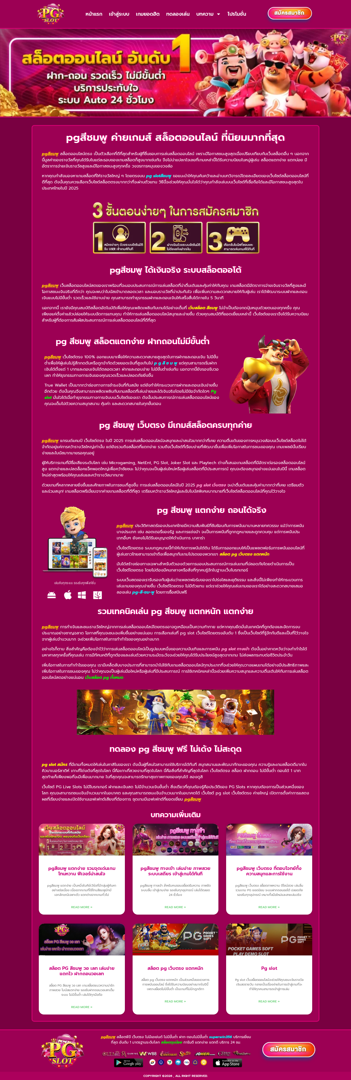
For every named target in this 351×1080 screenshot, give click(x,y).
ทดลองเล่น (178, 14)
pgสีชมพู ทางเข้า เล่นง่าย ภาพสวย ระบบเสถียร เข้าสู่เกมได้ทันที (175, 871)
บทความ (205, 14)
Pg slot (269, 968)
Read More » (82, 907)
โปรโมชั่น (237, 14)
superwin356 (220, 1037)
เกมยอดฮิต (148, 14)
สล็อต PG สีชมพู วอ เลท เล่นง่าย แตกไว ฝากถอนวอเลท (82, 971)
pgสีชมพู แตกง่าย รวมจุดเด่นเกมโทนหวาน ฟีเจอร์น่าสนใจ (81, 871)
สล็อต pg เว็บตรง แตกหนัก (175, 968)
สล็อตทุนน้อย (171, 1042)
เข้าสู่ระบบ (119, 14)
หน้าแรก (94, 14)
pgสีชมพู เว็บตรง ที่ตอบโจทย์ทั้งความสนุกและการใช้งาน (269, 871)
